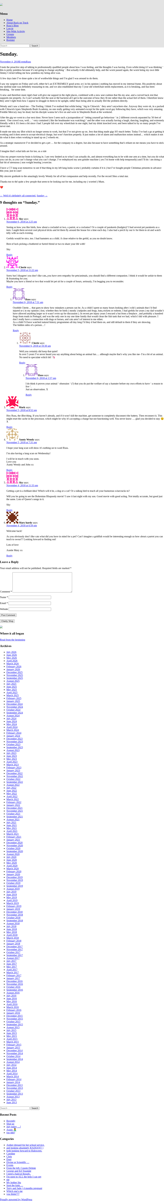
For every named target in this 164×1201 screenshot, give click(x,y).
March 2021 (12, 834)
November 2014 (14, 1053)
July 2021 (11, 822)
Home (9, 19)
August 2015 (13, 1027)
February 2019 (13, 906)
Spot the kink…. (14, 1185)
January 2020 (13, 874)
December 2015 (14, 1015)
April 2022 (11, 796)
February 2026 (13, 666)
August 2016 (13, 992)
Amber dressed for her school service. (25, 1145)
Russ (28, 61)
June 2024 (11, 721)
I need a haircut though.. (18, 1173)
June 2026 (11, 655)
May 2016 (11, 1001)
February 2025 (13, 698)
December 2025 (14, 672)
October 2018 (13, 917)
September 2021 (14, 816)
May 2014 (11, 1070)
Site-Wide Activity (15, 31)
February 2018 (13, 940)
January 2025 (13, 701)
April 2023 (11, 761)
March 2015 (12, 1041)
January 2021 (13, 839)
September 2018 (14, 920)
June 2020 (11, 860)
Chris (9, 1156)
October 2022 (13, 779)
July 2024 (11, 718)
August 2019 (13, 888)
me (7, 1179)
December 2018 (14, 912)
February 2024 (13, 733)
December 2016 (14, 981)
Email (4, 603)
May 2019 (11, 897)
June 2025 (11, 686)
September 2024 (14, 712)
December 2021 (14, 808)
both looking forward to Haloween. (24, 1150)
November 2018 (14, 914)
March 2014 (12, 1076)
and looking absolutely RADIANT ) (24, 1147)
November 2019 (14, 880)
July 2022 (11, 787)
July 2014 (11, 1065)
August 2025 (13, 681)
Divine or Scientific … (17, 1162)
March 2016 (12, 1007)
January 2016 (13, 1013)
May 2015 (11, 1036)
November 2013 (14, 1088)
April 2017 (11, 969)
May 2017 (11, 966)
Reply (9, 254)
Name (4, 597)
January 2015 (13, 1047)
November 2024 (14, 707)
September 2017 (14, 955)
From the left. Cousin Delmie (21, 1168)
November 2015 (14, 1018)
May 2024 (11, 724)
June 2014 (11, 1067)
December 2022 (14, 773)
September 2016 (14, 989)
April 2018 (11, 935)
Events (22, 61)
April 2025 (11, 692)
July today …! (13, 1126)
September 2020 (14, 851)
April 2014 (11, 1073)
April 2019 (11, 900)
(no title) (10, 1132)
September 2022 (14, 782)
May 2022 (11, 793)
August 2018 (13, 923)
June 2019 (11, 894)
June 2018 (11, 929)
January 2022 (13, 805)
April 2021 (11, 831)
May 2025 (11, 689)
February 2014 (13, 1079)
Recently (10, 1121)
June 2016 (11, 998)
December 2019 (14, 877)
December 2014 (14, 1050)
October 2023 (13, 744)
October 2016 (13, 987)
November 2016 (14, 984)
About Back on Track (17, 22)
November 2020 (14, 845)
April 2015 (11, 1039)
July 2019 (11, 891)
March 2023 (12, 764)
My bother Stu (13, 1182)
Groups (10, 34)
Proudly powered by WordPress (16, 1199)
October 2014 (13, 1056)
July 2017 (11, 961)
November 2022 (14, 776)
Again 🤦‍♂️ (11, 1129)
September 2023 (14, 747)
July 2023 (11, 753)
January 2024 (13, 735)
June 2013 (11, 1102)
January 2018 (13, 943)
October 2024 (13, 709)
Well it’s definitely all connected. (18, 195)
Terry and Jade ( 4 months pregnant (24, 1188)
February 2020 (13, 871)
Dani (8, 1159)
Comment (6, 591)
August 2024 (13, 715)
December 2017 (14, 946)
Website (4, 609)
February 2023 (13, 767)
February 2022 (13, 802)
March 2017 (12, 972)
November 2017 (14, 949)
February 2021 (13, 836)
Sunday (42, 195)
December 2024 (14, 704)
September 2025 (14, 678)
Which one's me (14, 1191)
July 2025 (11, 683)
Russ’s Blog (12, 25)
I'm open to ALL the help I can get (23, 1176)
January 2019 (13, 909)
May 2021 (11, 828)
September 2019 (14, 886)
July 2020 (11, 857)
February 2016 (13, 1010)
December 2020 (14, 842)
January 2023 (13, 770)
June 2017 (11, 964)
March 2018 (12, 938)
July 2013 (11, 1099)
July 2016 (11, 995)
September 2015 (14, 1024)
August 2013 (13, 1096)
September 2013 (14, 1093)
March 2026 (12, 663)
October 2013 (13, 1091)
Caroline (10, 1153)
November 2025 (14, 675)
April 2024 (11, 727)
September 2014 (14, 1059)
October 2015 (13, 1021)
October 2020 (13, 848)
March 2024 (12, 730)
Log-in (9, 28)
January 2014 (13, 1082)
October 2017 (13, 952)
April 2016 (11, 1004)
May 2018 (11, 932)
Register (10, 40)
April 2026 (11, 660)
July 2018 (11, 926)
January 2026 (13, 669)
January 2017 (13, 978)
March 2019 (12, 903)
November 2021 (14, 810)
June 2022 (11, 790)
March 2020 (12, 868)
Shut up (10, 1123)
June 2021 (11, 825)
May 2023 (11, 759)
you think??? (12, 1194)
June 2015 (11, 1033)
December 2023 (14, 738)
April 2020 (11, 865)
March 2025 (12, 695)
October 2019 (13, 883)
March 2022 (12, 799)
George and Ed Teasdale (18, 1171)
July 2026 (11, 652)
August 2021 (13, 819)
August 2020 (13, 854)
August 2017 (13, 958)
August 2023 (13, 750)
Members (11, 37)
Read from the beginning (12, 639)
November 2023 (14, 741)
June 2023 (11, 756)
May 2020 (11, 862)
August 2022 (13, 785)
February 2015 (13, 1044)
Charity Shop (7, 621)
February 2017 (13, 975)
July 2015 (11, 1030)
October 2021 (13, 813)
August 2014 (13, 1062)
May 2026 (11, 657)
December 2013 (14, 1085)
